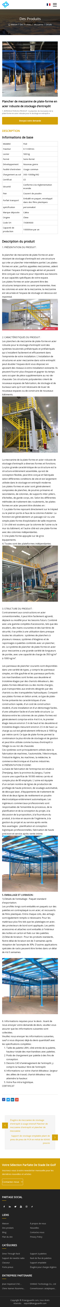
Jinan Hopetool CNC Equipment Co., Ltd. (11, 1284)
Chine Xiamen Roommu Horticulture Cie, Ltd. (12, 1289)
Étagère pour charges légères (43, 1267)
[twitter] (15, 1207)
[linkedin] (10, 1207)
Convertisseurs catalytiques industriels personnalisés (42, 1289)
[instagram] (26, 1207)
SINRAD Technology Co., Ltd (43, 1284)
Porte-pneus (7, 1267)
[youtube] (21, 1207)
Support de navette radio (13, 1258)
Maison (14, 24)
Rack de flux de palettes (40, 1258)
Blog (4, 1232)
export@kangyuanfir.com (35, 1303)
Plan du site (7, 1236)
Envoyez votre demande (30, 120)
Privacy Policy (36, 1236)
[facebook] (4, 1207)
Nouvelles (34, 1227)
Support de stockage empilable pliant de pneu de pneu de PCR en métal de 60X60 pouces (30, 1139)
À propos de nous (38, 1223)
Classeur (6, 1262)
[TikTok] (32, 1207)
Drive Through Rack (11, 1253)
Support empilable (38, 1262)
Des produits (25, 24)
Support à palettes (38, 1253)
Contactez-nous (11, 1181)
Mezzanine (38, 24)
